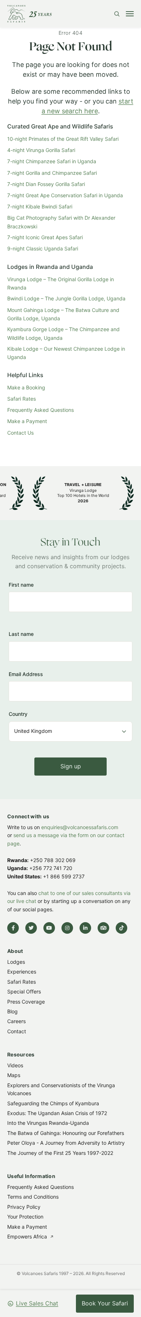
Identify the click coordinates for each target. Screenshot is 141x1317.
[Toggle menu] (130, 13)
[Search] (117, 13)
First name (21, 585)
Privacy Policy (23, 1206)
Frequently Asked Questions (40, 410)
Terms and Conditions (33, 1197)
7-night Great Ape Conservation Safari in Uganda (65, 195)
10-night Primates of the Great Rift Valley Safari (63, 139)
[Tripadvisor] (103, 928)
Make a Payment (27, 421)
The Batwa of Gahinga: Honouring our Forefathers (65, 1133)
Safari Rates (21, 399)
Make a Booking (26, 387)
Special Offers (24, 991)
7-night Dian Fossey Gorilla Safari (46, 184)
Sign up (70, 765)
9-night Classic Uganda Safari (42, 248)
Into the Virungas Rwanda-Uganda (48, 1123)
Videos (15, 1065)
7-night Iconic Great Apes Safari (45, 237)
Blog (12, 1011)
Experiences (21, 971)
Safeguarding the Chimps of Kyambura (53, 1103)
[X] (31, 928)
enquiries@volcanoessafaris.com (79, 827)
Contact (16, 1031)
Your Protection (25, 1216)
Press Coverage (26, 1001)
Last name (21, 634)
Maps (13, 1075)
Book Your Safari (105, 1303)
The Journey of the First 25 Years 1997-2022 (60, 1152)
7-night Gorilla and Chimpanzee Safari (52, 173)
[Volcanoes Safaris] (29, 13)
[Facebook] (13, 928)
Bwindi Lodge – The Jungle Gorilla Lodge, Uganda (66, 298)
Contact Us (20, 433)
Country (18, 714)
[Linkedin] (85, 928)
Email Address (26, 674)
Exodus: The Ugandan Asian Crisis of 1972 (57, 1113)
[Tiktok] (121, 928)
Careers (16, 1021)
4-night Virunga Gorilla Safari (41, 150)
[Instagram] (67, 928)
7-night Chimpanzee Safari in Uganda (51, 161)
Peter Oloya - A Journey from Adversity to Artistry (66, 1143)
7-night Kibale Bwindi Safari (39, 206)
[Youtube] (49, 928)
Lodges (16, 962)
